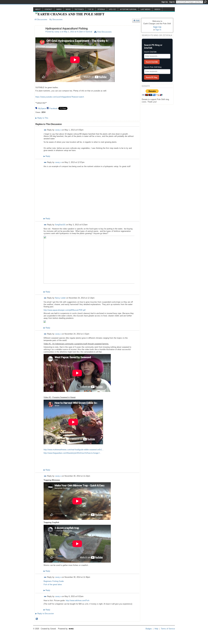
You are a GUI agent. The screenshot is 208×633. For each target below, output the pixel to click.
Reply (47, 156)
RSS (37, 619)
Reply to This (41, 118)
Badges (149, 629)
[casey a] (39, 35)
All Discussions (41, 19)
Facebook (54, 108)
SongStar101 (60, 225)
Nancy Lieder (60, 298)
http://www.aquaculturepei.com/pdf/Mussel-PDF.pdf (64, 310)
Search (205, 2)
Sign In (172, 2)
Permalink (45, 130)
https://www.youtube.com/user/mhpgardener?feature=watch (59, 97)
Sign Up (164, 2)
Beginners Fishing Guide (54, 581)
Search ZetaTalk (150, 52)
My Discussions (56, 19)
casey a (57, 32)
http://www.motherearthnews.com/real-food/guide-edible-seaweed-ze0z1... (74, 450)
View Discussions (104, 32)
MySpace (42, 108)
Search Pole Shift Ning (152, 67)
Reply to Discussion (44, 613)
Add (137, 20)
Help (156, 629)
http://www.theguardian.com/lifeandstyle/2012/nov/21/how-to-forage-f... (72, 453)
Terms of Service (168, 629)
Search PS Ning (151, 77)
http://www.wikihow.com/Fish (77, 600)
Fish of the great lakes (53, 584)
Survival (88, 32)
